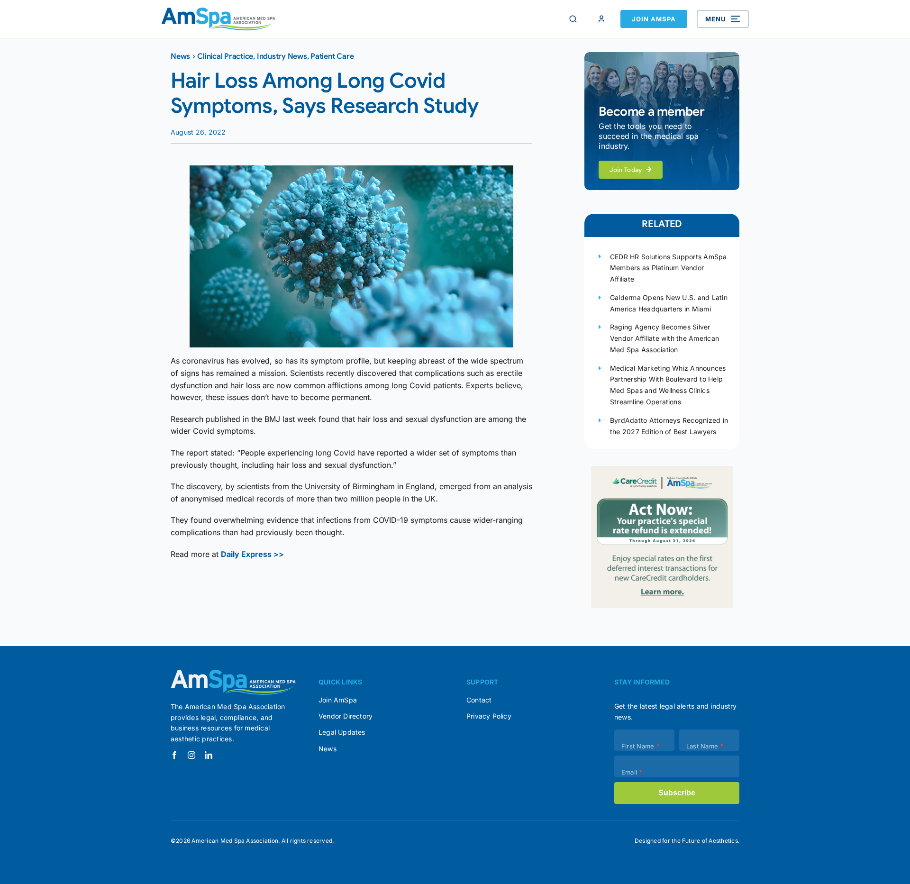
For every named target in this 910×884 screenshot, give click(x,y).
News (180, 56)
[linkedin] (208, 755)
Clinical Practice (225, 56)
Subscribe (676, 793)
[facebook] (174, 755)
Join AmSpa (654, 19)
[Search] (573, 18)
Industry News (282, 56)
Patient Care (332, 56)
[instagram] (191, 755)
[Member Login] (601, 18)
